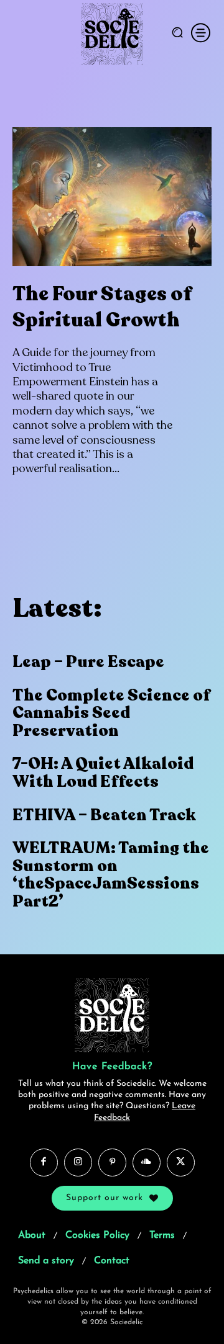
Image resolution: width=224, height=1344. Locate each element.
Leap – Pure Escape (88, 662)
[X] (181, 1162)
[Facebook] (44, 1162)
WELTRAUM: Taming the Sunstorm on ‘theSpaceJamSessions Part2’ (110, 874)
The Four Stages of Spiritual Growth (102, 307)
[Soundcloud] (147, 1162)
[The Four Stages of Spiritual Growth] (112, 196)
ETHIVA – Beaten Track (104, 815)
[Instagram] (78, 1162)
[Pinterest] (112, 1162)
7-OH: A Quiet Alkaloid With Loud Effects (103, 772)
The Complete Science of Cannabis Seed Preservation (111, 712)
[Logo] (112, 34)
